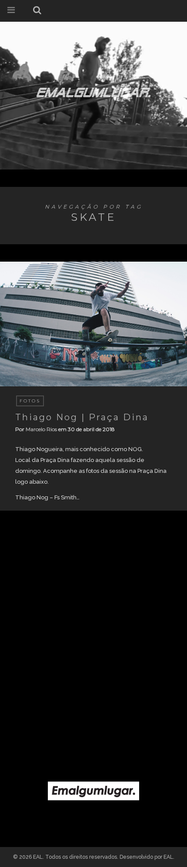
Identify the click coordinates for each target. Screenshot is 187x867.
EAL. (169, 857)
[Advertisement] (93, 640)
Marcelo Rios (41, 429)
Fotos (30, 401)
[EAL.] (93, 90)
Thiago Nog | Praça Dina (82, 417)
